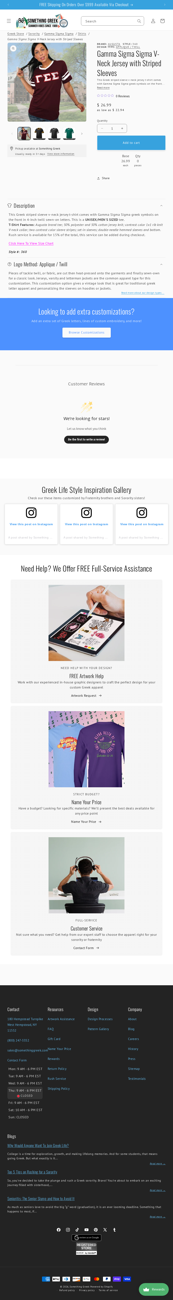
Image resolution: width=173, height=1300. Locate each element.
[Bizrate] (167, 1297)
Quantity (102, 120)
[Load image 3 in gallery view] (54, 133)
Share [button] (106, 178)
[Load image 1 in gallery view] (24, 133)
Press (131, 1059)
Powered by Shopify (101, 1286)
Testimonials (137, 1079)
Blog (131, 1029)
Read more (103, 87)
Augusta (114, 43)
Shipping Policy (59, 1089)
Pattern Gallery (98, 1029)
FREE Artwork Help (86, 676)
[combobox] (112, 20)
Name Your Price (86, 802)
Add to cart (131, 143)
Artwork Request (83, 695)
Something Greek (79, 1286)
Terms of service (108, 1290)
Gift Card (54, 1039)
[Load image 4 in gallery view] (69, 133)
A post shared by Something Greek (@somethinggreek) (48, 537)
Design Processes (100, 1019)
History (133, 1049)
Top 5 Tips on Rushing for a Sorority (32, 1172)
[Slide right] (81, 133)
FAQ (51, 1029)
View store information (60, 153)
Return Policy (57, 1069)
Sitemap (134, 1069)
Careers (133, 1039)
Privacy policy (87, 1290)
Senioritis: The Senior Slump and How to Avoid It (40, 1198)
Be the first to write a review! (86, 439)
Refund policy (67, 1290)
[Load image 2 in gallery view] (39, 133)
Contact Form (83, 948)
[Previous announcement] (8, 4)
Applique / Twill (128, 46)
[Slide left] (12, 133)
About (132, 1019)
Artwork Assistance (61, 1019)
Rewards (54, 1059)
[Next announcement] (164, 4)
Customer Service (87, 928)
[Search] (139, 21)
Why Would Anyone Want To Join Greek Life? (38, 1145)
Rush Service (57, 1079)
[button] (9, 21)
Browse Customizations (86, 332)
